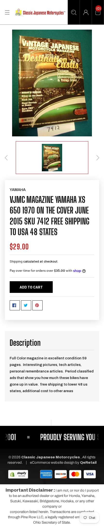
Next (97, 157)
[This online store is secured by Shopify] (18, 474)
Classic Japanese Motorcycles (50, 457)
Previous (6, 157)
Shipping (16, 261)
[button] (74, 12)
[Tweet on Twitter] (26, 305)
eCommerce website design (52, 462)
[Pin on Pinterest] (37, 305)
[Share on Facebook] (15, 305)
